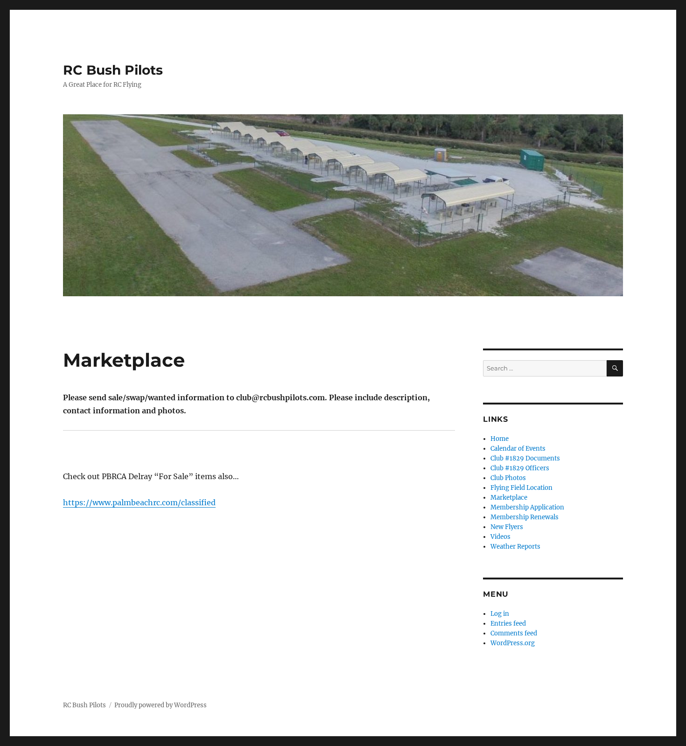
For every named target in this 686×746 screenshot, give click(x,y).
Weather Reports (515, 547)
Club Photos (508, 478)
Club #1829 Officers (519, 468)
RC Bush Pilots (113, 70)
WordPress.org (512, 643)
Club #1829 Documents (525, 458)
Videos (500, 537)
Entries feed (508, 623)
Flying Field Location (521, 488)
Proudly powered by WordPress (160, 705)
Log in (499, 614)
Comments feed (513, 633)
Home (499, 439)
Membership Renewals (524, 517)
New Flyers (506, 527)
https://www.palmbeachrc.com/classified (139, 502)
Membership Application (527, 507)
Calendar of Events (518, 449)
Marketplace (508, 498)
